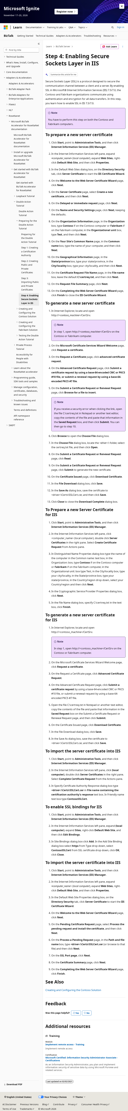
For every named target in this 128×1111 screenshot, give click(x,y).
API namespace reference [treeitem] (22, 417)
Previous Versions (29, 1104)
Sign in (120, 27)
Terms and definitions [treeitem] (25, 409)
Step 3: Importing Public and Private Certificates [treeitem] (30, 284)
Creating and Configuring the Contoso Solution (73, 990)
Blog (44, 1104)
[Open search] (112, 27)
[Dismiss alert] (121, 6)
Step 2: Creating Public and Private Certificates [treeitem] (29, 267)
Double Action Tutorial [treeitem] (26, 213)
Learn (49, 46)
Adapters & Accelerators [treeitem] (21, 83)
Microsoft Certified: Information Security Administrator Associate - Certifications (81, 1059)
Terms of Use (9, 1108)
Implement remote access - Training (64, 1044)
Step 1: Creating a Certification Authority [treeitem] (29, 251)
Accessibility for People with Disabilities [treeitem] (24, 358)
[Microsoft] (6, 27)
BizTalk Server (63, 46)
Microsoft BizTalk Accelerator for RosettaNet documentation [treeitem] (22, 140)
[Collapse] (39, 43)
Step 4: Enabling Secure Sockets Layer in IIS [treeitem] (30, 299)
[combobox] (21, 50)
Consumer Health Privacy (94, 1104)
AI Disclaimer (9, 1104)
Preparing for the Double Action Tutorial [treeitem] (28, 238)
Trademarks (26, 1108)
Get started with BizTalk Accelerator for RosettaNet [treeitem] (26, 186)
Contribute (58, 1104)
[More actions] (123, 46)
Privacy (71, 1104)
